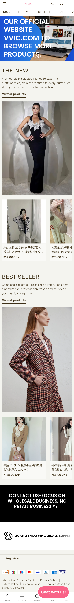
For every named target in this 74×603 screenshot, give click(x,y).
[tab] (35, 57)
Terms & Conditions (58, 583)
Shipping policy (32, 583)
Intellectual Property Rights (19, 580)
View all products (14, 94)
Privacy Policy (48, 580)
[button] (4, 4)
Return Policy (10, 583)
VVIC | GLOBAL (17, 588)
